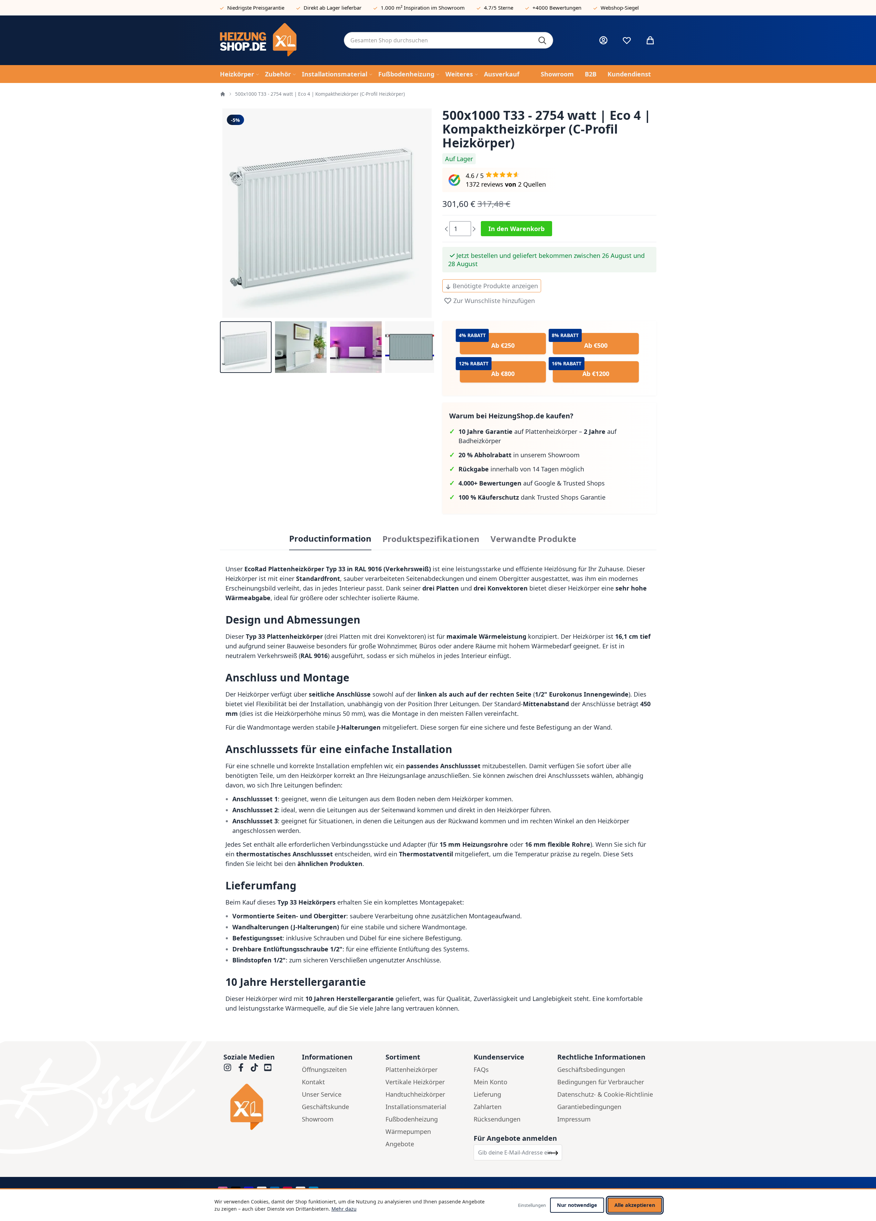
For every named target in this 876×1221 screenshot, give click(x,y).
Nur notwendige (577, 1205)
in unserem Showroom (519, 455)
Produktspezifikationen (430, 539)
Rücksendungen (497, 1119)
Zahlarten (488, 1107)
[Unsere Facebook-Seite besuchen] (241, 1067)
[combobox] (448, 40)
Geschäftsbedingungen (591, 1069)
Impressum (574, 1119)
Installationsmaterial (416, 1107)
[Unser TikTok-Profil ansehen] (254, 1067)
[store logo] (276, 40)
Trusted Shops (584, 483)
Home (222, 94)
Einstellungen (532, 1205)
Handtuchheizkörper (415, 1094)
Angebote (400, 1144)
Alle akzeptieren (634, 1205)
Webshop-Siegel (620, 7)
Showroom (318, 1119)
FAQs (481, 1069)
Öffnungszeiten (324, 1069)
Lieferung (487, 1094)
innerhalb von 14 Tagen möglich (521, 469)
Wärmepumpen (408, 1131)
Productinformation (330, 538)
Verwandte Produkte (533, 539)
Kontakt (313, 1082)
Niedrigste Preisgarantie (255, 7)
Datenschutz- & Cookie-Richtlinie (605, 1094)
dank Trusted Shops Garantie (531, 497)
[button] (246, 347)
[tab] (330, 539)
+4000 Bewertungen (556, 7)
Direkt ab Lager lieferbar (332, 7)
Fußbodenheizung (412, 1119)
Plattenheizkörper (411, 1069)
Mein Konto (490, 1082)
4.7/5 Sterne (498, 7)
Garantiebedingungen (589, 1107)
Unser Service (321, 1094)
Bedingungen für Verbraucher (600, 1082)
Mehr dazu (344, 1209)
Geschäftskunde (325, 1107)
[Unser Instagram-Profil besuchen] (227, 1067)
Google (544, 483)
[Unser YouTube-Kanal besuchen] (268, 1067)
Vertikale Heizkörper (415, 1082)
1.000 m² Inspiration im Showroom (423, 7)
